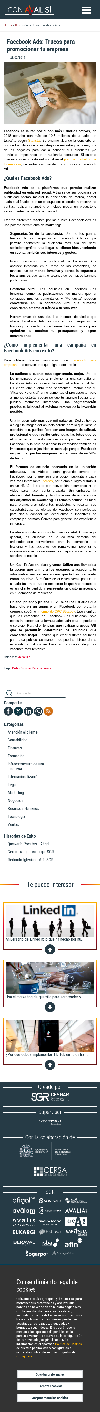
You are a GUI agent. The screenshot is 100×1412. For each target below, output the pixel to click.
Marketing (24, 657)
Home (8, 25)
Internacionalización (23, 776)
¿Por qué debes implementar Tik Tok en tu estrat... (47, 1054)
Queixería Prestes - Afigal (28, 843)
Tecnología (16, 816)
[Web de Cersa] (50, 1173)
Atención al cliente (23, 732)
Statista (34, 141)
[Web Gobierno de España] (50, 1152)
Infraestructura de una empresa (26, 766)
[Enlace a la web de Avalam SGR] (24, 1213)
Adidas (48, 481)
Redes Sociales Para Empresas (31, 668)
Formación (16, 756)
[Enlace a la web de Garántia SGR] (76, 1234)
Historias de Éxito (20, 836)
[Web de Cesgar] (50, 1101)
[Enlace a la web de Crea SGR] (76, 1224)
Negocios (15, 800)
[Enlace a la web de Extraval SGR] (50, 1234)
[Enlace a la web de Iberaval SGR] (24, 1245)
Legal (12, 784)
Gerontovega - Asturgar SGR (31, 851)
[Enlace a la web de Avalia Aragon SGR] (76, 1213)
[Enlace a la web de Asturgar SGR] (50, 1203)
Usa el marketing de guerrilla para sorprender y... (44, 996)
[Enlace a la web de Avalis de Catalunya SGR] (24, 1224)
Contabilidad (17, 740)
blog (18, 25)
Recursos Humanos (23, 808)
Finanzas (15, 748)
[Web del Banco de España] (50, 1126)
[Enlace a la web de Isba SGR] (50, 1245)
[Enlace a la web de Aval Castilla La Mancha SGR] (76, 1203)
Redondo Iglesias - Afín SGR (30, 859)
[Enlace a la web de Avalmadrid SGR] (50, 1224)
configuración (25, 1356)
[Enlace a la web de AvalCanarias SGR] (50, 1213)
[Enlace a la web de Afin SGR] (76, 1245)
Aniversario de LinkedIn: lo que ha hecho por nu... (44, 939)
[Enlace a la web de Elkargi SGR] (24, 1234)
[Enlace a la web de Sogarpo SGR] (37, 1255)
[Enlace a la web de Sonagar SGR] (63, 1255)
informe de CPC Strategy (56, 611)
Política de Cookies (68, 1344)
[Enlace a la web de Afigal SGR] (24, 1203)
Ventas (13, 824)
